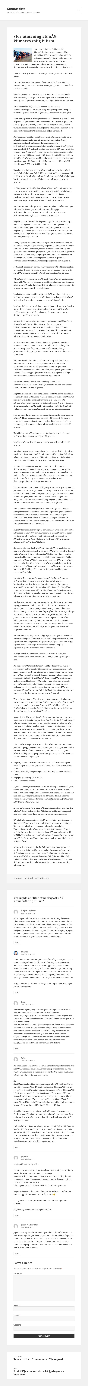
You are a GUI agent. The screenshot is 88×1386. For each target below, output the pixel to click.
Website (17, 1325)
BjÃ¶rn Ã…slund (32, 878)
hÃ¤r (41, 1238)
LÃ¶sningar (45, 878)
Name (17, 1305)
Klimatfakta (16, 9)
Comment (18, 1274)
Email (17, 1315)
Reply (17, 943)
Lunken (24, 952)
